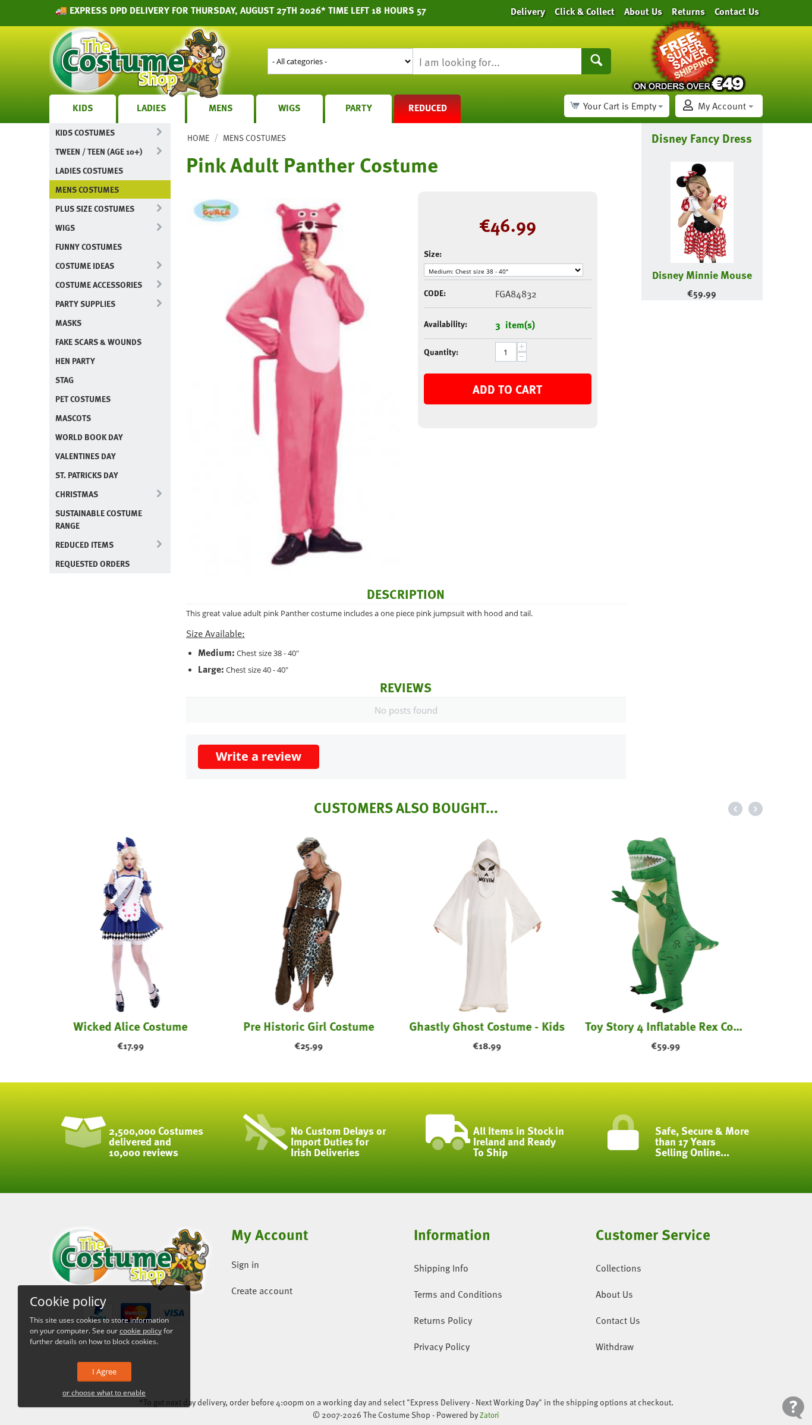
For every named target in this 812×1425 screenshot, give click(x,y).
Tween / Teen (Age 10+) (98, 151)
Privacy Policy (442, 1346)
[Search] (596, 61)
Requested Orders (92, 563)
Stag (64, 379)
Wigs (289, 108)
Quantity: (441, 352)
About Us (614, 1294)
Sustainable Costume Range (98, 519)
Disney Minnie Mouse (702, 274)
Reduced (427, 108)
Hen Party (75, 360)
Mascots (73, 418)
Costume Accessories (98, 284)
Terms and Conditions (458, 1294)
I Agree (104, 1371)
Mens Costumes (87, 189)
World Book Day (89, 437)
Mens (221, 108)
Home (198, 137)
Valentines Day (85, 456)
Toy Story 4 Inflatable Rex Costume (673, 1026)
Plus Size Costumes (94, 208)
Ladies (151, 108)
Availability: (445, 324)
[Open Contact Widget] (793, 1407)
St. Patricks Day (86, 475)
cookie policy (140, 1331)
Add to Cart (507, 389)
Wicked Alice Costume (138, 1026)
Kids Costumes (85, 132)
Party (358, 108)
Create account (261, 1290)
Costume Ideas (84, 265)
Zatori (489, 1415)
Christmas (76, 494)
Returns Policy (443, 1320)
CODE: (435, 293)
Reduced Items (84, 544)
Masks (68, 322)
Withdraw (615, 1346)
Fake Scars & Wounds (98, 341)
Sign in (245, 1264)
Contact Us (618, 1320)
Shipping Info (441, 1268)
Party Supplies (85, 303)
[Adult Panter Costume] (293, 382)
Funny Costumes (88, 246)
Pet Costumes (83, 399)
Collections (618, 1268)
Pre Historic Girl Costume (316, 1026)
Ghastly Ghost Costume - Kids (495, 1026)
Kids (83, 108)
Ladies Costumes (89, 170)
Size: (433, 253)
